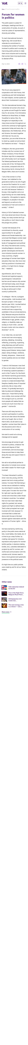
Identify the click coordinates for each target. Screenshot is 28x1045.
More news (5, 612)
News (3, 9)
